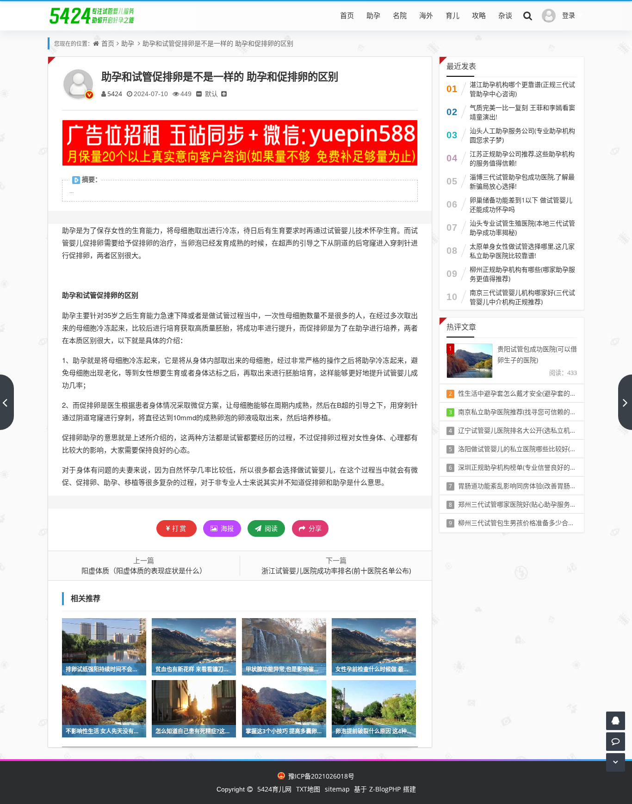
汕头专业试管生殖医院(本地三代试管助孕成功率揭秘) (522, 228)
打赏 (179, 528)
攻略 (479, 15)
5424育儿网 (274, 789)
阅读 (270, 528)
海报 (226, 528)
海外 (426, 15)
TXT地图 (308, 789)
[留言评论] (616, 741)
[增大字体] (224, 93)
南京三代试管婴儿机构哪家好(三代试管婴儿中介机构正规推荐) (522, 297)
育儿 (452, 15)
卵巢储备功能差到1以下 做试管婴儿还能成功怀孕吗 (521, 205)
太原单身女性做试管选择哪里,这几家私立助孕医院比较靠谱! (522, 251)
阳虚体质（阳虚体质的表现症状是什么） (143, 570)
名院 (400, 15)
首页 (347, 15)
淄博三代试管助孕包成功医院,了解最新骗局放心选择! (522, 181)
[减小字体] (199, 93)
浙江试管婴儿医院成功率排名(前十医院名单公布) (336, 570)
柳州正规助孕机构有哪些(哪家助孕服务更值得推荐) (522, 274)
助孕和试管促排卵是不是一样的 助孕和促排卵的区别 (218, 43)
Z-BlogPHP (385, 789)
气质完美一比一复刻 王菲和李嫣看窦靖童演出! (522, 112)
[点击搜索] (528, 15)
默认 (211, 93)
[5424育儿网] (92, 15)
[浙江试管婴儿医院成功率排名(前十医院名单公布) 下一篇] (625, 402)
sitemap (337, 789)
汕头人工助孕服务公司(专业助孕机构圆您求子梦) (522, 135)
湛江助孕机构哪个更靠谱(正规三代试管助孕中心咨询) (522, 89)
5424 (114, 93)
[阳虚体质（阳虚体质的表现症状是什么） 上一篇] (7, 402)
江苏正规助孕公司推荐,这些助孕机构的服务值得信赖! (522, 158)
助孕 (373, 15)
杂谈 (505, 15)
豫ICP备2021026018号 (320, 776)
